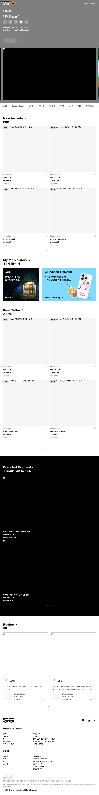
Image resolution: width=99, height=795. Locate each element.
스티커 (71, 106)
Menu (93, 3)
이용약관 (19, 729)
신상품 (31, 106)
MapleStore (8, 174)
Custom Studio (18, 106)
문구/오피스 (90, 106)
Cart (86, 3)
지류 (79, 106)
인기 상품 (41, 106)
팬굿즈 (62, 106)
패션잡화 (52, 106)
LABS (4, 106)
